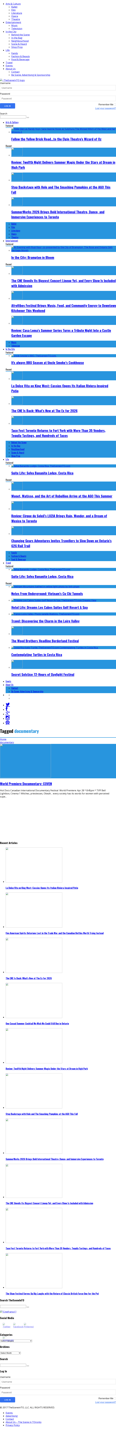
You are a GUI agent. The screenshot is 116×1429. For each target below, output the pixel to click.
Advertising (12, 1415)
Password (5, 94)
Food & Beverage (20, 59)
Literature (16, 13)
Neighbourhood (20, 40)
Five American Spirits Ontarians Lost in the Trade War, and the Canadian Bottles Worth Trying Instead (55, 933)
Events (9, 65)
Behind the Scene (20, 34)
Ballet (14, 6)
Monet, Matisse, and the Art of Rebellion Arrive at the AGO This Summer (61, 495)
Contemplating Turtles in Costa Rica (36, 654)
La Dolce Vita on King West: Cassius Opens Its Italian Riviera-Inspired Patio (42, 888)
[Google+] (8, 714)
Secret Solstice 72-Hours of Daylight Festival (42, 674)
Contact (15, 71)
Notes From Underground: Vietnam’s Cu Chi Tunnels (47, 593)
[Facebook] (7, 709)
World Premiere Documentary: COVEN (26, 783)
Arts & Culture (13, 3)
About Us (11, 68)
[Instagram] (7, 718)
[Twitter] (8, 705)
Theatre (15, 19)
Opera (14, 16)
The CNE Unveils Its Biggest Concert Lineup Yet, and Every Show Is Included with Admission (49, 1203)
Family (14, 53)
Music (14, 25)
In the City (11, 31)
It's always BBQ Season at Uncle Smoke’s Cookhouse (47, 362)
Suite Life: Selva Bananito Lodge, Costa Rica (42, 472)
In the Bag (16, 37)
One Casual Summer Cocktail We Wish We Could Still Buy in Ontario (37, 1023)
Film (13, 10)
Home (3, 739)
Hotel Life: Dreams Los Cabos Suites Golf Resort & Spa (49, 607)
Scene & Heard (19, 44)
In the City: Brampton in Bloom (32, 257)
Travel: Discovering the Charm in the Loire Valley (45, 620)
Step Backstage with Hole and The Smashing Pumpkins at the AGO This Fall (42, 1114)
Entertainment (13, 22)
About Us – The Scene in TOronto (23, 1422)
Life (8, 50)
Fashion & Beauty (20, 56)
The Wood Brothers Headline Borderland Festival (45, 640)
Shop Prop (17, 47)
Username (5, 83)
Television (16, 28)
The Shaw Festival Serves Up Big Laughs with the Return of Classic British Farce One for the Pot (52, 1293)
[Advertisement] (24, 818)
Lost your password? (105, 108)
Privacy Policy (13, 1425)
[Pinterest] (7, 723)
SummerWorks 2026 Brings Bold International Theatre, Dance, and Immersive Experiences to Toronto (57, 214)
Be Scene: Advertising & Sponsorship (30, 74)
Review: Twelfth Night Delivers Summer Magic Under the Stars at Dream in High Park (47, 1068)
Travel (9, 62)
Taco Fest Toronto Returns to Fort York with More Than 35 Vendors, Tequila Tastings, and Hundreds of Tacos (58, 433)
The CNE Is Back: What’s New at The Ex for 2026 (44, 410)
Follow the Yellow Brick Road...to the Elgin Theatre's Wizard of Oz (56, 138)
